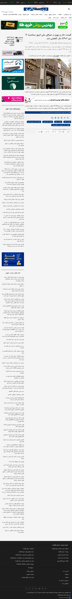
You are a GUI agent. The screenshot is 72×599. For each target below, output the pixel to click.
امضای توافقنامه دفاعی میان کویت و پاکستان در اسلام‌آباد (15, 377)
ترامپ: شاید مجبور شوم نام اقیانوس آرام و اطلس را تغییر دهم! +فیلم (13, 307)
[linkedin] (58, 117)
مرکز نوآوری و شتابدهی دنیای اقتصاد (24, 555)
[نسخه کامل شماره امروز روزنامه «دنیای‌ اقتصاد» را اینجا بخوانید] (19, 39)
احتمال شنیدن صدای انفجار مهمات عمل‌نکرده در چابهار (13, 285)
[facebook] (64, 117)
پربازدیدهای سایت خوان (13, 109)
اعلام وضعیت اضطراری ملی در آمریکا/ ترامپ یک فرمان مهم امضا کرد (13, 235)
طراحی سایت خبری (64, 597)
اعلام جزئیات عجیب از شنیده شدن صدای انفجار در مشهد (14, 404)
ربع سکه (69, 2)
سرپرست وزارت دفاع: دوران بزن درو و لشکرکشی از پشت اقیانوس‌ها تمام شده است (13, 335)
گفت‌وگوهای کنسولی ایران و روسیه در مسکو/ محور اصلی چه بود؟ (14, 399)
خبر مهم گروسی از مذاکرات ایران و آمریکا (14, 140)
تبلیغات (66, 574)
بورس (46, 14)
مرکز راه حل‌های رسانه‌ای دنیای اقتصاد (24, 561)
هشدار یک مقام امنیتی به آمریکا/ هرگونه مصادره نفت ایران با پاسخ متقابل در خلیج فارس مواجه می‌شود (13, 471)
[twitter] (61, 117)
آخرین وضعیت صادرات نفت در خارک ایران (13, 527)
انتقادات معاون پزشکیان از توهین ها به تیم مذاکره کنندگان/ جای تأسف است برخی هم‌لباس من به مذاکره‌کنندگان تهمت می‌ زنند (13, 490)
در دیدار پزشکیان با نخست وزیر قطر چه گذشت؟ (14, 347)
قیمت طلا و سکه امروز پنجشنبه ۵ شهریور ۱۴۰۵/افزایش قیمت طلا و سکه (13, 435)
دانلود (28, 87)
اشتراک (66, 577)
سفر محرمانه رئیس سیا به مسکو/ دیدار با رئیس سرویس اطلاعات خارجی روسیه (13, 367)
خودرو (20, 14)
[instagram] (45, 588)
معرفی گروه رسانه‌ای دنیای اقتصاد (60, 549)
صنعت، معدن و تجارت (36, 14)
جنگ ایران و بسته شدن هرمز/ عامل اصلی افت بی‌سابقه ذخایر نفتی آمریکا (13, 466)
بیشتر (49, 18)
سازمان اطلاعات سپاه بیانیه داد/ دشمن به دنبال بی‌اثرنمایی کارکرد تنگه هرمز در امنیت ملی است (13, 217)
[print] (52, 117)
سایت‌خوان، (64, 112)
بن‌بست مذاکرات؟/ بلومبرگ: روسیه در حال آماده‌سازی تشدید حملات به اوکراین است (13, 230)
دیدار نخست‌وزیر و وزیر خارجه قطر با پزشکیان (15, 372)
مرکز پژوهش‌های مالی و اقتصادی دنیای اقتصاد (22, 558)
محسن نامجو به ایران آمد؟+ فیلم (15, 495)
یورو (53, 2)
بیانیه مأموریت (30, 574)
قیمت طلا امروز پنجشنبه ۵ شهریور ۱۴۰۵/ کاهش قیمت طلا (14, 425)
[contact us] (29, 588)
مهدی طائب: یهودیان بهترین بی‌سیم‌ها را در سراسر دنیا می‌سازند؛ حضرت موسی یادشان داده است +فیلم (13, 135)
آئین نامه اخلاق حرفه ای (28, 577)
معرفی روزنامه (30, 571)
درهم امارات (35, 2)
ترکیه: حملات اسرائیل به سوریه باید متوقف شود (13, 518)
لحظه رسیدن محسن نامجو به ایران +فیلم (13, 343)
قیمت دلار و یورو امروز (34, 122)
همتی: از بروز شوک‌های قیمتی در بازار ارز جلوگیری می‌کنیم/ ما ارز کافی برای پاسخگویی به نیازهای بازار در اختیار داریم (13, 224)
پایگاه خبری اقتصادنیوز (62, 561)
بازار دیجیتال (26, 14)
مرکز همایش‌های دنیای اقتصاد (26, 552)
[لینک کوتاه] (67, 117)
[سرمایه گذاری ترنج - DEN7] (36, 25)
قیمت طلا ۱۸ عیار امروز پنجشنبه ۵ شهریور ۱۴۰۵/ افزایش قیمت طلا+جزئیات (13, 430)
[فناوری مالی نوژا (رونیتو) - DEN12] (13, 259)
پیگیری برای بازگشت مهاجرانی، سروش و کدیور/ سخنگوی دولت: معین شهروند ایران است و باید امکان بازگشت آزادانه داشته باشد (13, 123)
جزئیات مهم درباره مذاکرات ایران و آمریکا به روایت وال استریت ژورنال (13, 290)
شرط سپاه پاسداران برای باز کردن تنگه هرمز (13, 212)
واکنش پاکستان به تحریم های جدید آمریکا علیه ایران (13, 441)
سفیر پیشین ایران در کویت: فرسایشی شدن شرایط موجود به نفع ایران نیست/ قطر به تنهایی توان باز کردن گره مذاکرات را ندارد (13, 150)
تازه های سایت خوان (13, 273)
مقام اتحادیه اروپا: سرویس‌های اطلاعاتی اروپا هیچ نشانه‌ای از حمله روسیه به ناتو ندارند (13, 295)
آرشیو (69, 18)
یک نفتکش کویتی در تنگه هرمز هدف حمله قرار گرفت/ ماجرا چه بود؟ (13, 323)
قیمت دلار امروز (48, 122)
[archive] (26, 588)
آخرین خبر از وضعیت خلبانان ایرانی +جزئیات (13, 203)
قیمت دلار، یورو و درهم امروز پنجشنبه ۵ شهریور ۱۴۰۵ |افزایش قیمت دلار (14, 414)
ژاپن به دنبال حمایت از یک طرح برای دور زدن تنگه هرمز (14, 240)
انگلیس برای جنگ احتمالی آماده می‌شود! (14, 199)
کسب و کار (56, 18)
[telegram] (55, 117)
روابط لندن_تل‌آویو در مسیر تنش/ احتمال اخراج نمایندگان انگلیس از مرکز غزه (14, 382)
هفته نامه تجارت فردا (63, 558)
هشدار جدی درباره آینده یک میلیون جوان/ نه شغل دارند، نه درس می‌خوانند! (13, 245)
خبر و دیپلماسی (67, 14)
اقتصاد (60, 14)
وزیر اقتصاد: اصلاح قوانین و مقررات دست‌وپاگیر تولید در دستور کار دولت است (13, 446)
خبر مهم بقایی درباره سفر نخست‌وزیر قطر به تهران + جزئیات (13, 178)
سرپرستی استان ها (63, 580)
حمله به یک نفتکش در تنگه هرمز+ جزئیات (13, 206)
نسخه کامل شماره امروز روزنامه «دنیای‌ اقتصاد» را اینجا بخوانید (9, 41)
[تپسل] (26, 98)
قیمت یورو (58, 122)
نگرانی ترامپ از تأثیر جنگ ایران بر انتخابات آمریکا (13, 457)
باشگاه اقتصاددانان (12, 14)
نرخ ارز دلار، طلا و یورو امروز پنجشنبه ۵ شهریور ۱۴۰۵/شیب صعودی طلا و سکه (14, 409)
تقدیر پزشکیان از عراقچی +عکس (16, 395)
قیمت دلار (56, 56)
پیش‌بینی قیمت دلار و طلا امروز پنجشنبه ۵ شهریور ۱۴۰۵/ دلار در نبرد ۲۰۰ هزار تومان (13, 129)
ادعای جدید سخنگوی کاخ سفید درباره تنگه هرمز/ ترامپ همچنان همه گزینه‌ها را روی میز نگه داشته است (13, 451)
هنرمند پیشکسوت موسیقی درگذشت (15, 209)
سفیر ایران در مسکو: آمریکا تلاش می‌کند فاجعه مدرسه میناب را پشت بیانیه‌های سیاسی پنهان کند (14, 279)
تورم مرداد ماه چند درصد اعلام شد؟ (15, 339)
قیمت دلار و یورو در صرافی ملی (61, 125)
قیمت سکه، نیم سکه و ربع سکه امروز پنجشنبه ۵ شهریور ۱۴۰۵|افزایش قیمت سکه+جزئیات (14, 419)
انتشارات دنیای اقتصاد (28, 549)
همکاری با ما (65, 584)
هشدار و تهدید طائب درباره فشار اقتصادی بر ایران (13, 352)
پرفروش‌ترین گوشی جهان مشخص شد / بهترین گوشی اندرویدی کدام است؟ (14, 183)
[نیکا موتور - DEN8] (13, 53)
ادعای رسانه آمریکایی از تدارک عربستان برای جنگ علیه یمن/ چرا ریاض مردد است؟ (13, 195)
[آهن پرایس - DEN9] (13, 66)
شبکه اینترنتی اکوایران (63, 555)
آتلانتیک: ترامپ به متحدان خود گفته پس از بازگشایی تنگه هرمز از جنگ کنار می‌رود (13, 523)
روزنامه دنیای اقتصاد (63, 552)
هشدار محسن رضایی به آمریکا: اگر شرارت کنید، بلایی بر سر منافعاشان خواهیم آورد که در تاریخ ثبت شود (13, 329)
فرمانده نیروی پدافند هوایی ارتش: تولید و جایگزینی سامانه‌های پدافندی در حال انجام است (13, 189)
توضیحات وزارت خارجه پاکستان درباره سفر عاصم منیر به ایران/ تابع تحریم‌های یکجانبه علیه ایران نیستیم (13, 157)
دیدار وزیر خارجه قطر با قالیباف (16, 391)
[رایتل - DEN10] (13, 99)
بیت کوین (16, 2)
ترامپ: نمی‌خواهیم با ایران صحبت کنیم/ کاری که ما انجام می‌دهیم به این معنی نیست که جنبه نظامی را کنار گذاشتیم (14, 301)
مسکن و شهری (52, 14)
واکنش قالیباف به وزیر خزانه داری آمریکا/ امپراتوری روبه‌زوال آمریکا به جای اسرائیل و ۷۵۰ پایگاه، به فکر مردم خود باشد (13, 312)
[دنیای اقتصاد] (36, 9)
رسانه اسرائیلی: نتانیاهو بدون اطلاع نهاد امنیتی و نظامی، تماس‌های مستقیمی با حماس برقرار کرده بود (14, 164)
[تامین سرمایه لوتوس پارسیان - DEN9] (13, 83)
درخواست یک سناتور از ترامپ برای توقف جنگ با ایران (14, 318)
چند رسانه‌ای (63, 18)
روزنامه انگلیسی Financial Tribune (25, 564)
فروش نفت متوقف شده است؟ (16, 462)
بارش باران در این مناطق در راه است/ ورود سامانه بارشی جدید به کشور (13, 499)
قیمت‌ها (5, 14)
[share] (32, 588)
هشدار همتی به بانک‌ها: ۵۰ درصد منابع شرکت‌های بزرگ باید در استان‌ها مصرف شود (13, 387)
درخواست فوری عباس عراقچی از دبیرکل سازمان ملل (14, 144)
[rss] (36, 588)
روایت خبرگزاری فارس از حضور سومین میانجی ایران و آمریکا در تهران (14, 504)
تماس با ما (65, 571)
